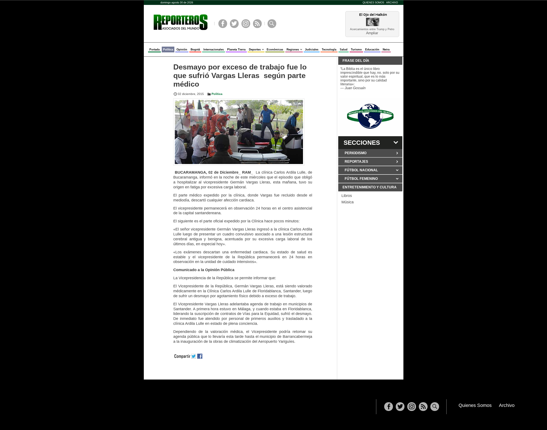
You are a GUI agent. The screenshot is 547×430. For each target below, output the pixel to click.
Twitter (234, 23)
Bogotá (195, 49)
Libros (346, 196)
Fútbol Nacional (361, 170)
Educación (372, 49)
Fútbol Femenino (361, 178)
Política (168, 49)
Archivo (392, 2)
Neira (386, 49)
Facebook (222, 23)
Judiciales (311, 49)
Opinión (181, 49)
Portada (154, 49)
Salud (343, 49)
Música (347, 202)
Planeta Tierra (236, 49)
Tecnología (329, 49)
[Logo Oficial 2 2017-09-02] (370, 116)
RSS (257, 23)
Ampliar (372, 33)
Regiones (293, 49)
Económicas (275, 49)
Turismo (356, 49)
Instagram (245, 23)
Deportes (255, 49)
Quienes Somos (373, 2)
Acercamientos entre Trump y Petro (372, 29)
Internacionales (213, 49)
